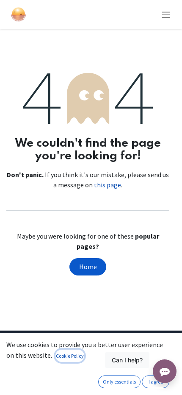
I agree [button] (156, 381)
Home (88, 266)
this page (107, 185)
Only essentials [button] (119, 381)
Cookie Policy (70, 356)
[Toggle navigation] (166, 14)
